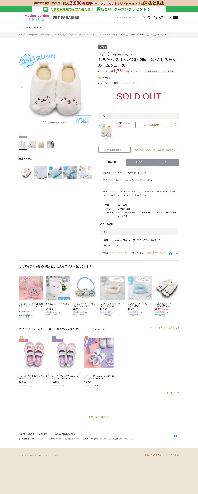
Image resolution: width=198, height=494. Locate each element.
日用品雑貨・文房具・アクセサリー (71, 35)
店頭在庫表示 (115, 150)
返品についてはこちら (166, 150)
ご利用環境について (54, 439)
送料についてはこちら (144, 150)
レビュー (166, 162)
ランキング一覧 (172, 393)
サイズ (139, 162)
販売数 (162, 328)
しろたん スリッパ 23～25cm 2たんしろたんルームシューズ (144, 35)
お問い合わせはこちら (99, 417)
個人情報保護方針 (72, 439)
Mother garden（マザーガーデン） (39, 35)
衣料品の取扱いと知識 (65, 434)
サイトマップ (37, 439)
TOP (20, 35)
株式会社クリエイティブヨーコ (120, 253)
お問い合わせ (24, 439)
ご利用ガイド (45, 434)
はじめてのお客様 (27, 434)
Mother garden (113, 52)
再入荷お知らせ (154, 125)
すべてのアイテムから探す (125, 17)
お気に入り (174, 328)
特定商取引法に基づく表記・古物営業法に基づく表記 (112, 439)
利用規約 (84, 439)
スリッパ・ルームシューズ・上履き (103, 35)
